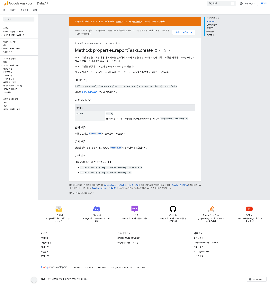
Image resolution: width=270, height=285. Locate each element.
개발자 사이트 (47, 243)
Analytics (26, 3)
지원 (35, 10)
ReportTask (95, 133)
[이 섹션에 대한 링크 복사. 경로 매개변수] (93, 100)
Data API (43, 3)
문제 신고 (45, 256)
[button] (18, 35)
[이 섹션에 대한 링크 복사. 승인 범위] (88, 156)
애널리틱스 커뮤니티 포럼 (127, 243)
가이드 (13, 10)
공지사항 (137, 21)
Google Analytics (94, 43)
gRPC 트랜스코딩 (90, 92)
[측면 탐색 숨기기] (34, 280)
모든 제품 (141, 267)
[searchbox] (18, 19)
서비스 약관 (198, 247)
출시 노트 (45, 247)
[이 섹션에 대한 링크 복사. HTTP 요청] (90, 80)
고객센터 (45, 238)
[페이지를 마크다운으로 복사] (164, 50)
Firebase (102, 267)
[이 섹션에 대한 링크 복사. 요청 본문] (88, 128)
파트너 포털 (198, 238)
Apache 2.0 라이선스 (180, 185)
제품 (82, 43)
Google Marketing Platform (206, 243)
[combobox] (221, 3)
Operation (115, 147)
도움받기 (45, 252)
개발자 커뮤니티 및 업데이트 (129, 238)
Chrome (89, 267)
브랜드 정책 (198, 256)
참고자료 (24, 10)
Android (76, 267)
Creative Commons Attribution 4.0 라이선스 (121, 185)
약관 (43, 279)
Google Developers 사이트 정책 (104, 188)
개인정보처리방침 (55, 279)
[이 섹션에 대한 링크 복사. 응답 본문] (88, 142)
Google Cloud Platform (122, 267)
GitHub (119, 21)
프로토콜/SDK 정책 (202, 252)
